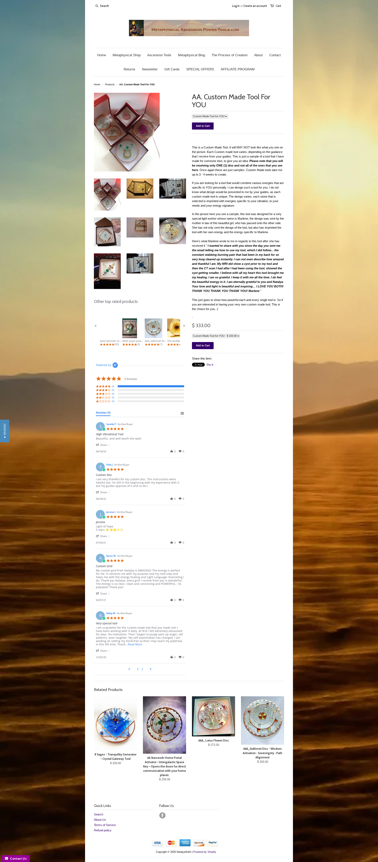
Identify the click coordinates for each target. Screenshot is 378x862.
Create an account (255, 6)
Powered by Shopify (204, 851)
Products (110, 84)
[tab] (103, 413)
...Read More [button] (133, 644)
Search (98, 814)
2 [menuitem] (142, 669)
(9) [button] (113, 386)
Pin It (210, 364)
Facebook (162, 815)
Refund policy (102, 830)
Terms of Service (105, 825)
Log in (236, 6)
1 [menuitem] (138, 669)
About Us (100, 819)
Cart (278, 6)
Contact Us (17, 858)
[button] (95, 326)
